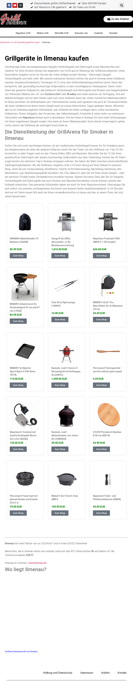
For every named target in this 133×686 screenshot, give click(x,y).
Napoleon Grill (23, 33)
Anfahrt (105, 672)
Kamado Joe (81, 33)
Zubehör (98, 33)
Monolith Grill (61, 33)
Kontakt (113, 33)
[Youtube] (14, 5)
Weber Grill (42, 33)
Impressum (86, 672)
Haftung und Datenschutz (57, 672)
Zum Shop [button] (18, 255)
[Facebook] (9, 5)
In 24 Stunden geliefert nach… (26, 42)
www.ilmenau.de (37, 562)
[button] (121, 5)
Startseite (5, 42)
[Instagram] (20, 5)
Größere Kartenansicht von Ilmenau (21, 651)
